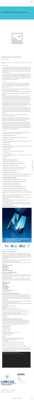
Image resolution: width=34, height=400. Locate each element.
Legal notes (14, 398)
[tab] (17, 62)
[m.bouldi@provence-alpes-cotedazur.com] (32, 167)
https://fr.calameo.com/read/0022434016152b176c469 (10, 249)
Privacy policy (19, 398)
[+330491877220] (32, 164)
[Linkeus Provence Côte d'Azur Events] (14, 3)
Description (3, 62)
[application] (16, 360)
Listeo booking (6, 59)
